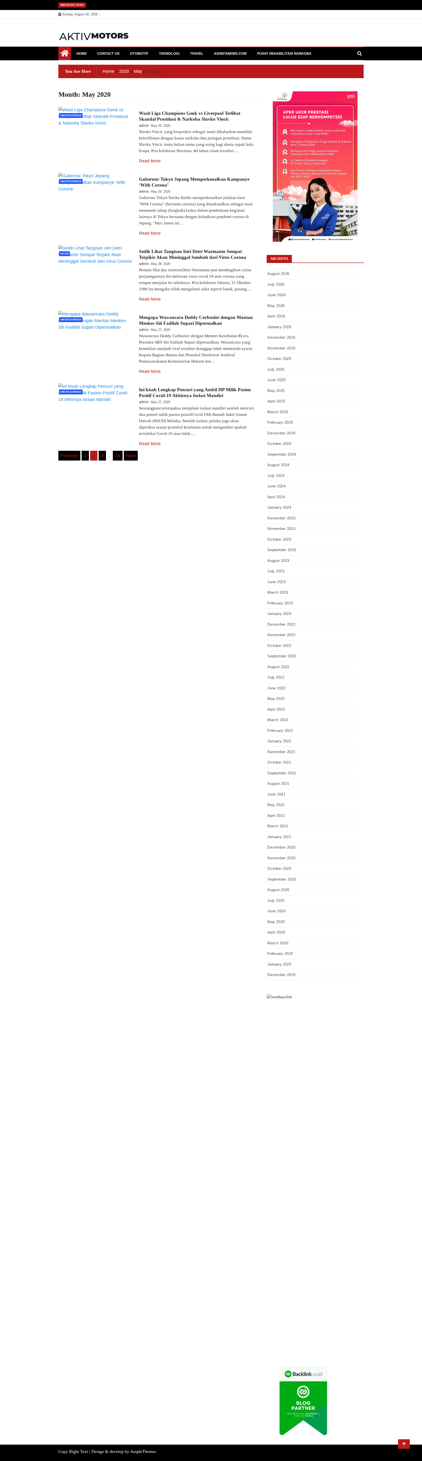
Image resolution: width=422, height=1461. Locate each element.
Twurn (342, 1050)
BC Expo (315, 1156)
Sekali (298, 1334)
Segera (287, 1334)
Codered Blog (351, 1143)
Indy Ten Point (335, 1169)
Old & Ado (284, 1182)
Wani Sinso (331, 1077)
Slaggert (273, 1083)
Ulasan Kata (307, 1321)
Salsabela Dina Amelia (334, 1255)
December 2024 (281, 433)
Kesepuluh (329, 1334)
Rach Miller (334, 1116)
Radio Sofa (287, 1235)
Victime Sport (307, 1175)
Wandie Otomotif (300, 1248)
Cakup (308, 1307)
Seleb (64, 253)
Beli (283, 1301)
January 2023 (279, 613)
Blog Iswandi (324, 1248)
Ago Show (353, 1110)
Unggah (356, 1314)
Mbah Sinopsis (347, 1070)
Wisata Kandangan (281, 1255)
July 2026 (275, 284)
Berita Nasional (321, 1261)
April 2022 (276, 709)
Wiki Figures (331, 1024)
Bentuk (354, 1301)
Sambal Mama (313, 1083)
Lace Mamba (344, 1017)
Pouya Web (312, 1143)
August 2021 (278, 783)
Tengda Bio (284, 1136)
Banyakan (289, 1327)
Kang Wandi (276, 1248)
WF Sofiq (293, 1110)
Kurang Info (276, 1261)
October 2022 (279, 645)
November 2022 (281, 635)
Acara (298, 1288)
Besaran (305, 1327)
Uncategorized (70, 115)
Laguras (350, 1116)
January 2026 (279, 327)
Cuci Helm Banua (301, 1241)
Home (81, 53)
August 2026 (278, 274)
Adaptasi (310, 1288)
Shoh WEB (344, 1096)
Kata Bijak (316, 1070)
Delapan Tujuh (330, 1011)
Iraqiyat (290, 1149)
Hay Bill (303, 1202)
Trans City (324, 1222)
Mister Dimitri (312, 1110)
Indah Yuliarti (316, 1281)
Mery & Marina (341, 1103)
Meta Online (297, 1070)
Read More (150, 160)
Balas (352, 1294)
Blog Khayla (345, 1248)
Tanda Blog (304, 1347)
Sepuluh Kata (310, 1340)
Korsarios (343, 1162)
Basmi (341, 1294)
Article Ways (332, 1156)
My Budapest (287, 1195)
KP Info (350, 1083)
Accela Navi (276, 1037)
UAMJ (343, 1182)
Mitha (330, 1070)
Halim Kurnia (277, 1281)
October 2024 (279, 443)
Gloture (299, 1123)
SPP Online (314, 1123)
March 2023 (277, 592)
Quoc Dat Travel (308, 1044)
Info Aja (334, 1281)
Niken (323, 1228)
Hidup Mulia (276, 1116)
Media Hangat (312, 1354)
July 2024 (275, 475)
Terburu (273, 1307)
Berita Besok (287, 1268)
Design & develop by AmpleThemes (123, 1451)
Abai (331, 1288)
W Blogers (341, 1057)
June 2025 (276, 380)
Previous (69, 455)
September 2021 (281, 773)
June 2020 (276, 911)
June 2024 (276, 486)
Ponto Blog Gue (294, 1156)
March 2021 (277, 826)
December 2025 (281, 337)
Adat (322, 1288)
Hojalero (321, 1103)
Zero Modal (334, 1030)
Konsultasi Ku (288, 1340)
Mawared (328, 1162)
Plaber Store (314, 1030)
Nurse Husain (312, 1096)
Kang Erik (340, 1222)
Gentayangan (328, 1321)
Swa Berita (324, 1063)
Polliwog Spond (279, 1024)
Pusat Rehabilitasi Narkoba (284, 53)
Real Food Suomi (306, 1162)
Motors (272, 1011)
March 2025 (277, 412)
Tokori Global (329, 1189)
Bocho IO (348, 1195)
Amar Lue (351, 1136)
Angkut (302, 1294)
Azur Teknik (308, 1011)
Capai (344, 1314)
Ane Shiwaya (292, 1143)
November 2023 (281, 528)
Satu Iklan (345, 1268)
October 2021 (279, 762)
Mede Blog (330, 1143)
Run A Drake (309, 1195)
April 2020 (276, 932)
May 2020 (276, 922)
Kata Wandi (325, 1241)
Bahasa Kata (334, 1354)
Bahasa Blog (285, 1347)
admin (144, 125)
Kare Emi (274, 1143)
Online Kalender (279, 1162)
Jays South (285, 1077)
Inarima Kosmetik (292, 1169)
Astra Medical (284, 1175)
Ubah (271, 1321)
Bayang (272, 1301)
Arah (323, 1294)
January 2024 (279, 507)
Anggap (300, 1314)
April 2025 (276, 401)
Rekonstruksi (334, 1110)
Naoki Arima (340, 1202)
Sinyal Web (342, 1261)
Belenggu (331, 1301)
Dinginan (274, 1327)
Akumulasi (275, 1294)
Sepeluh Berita (326, 1347)
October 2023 (279, 539)
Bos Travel (275, 1222)
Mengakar (274, 1314)
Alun (339, 1288)
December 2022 (281, 624)
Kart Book (284, 1123)
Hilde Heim (319, 1037)
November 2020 (281, 858)
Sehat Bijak (350, 1281)
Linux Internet (294, 1208)
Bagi (332, 1294)
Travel (196, 53)
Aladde (346, 1077)
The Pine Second (308, 1129)
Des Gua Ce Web (319, 1208)
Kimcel (272, 1017)
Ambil (357, 1288)
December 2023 (281, 518)
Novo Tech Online (300, 1103)
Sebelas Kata (276, 1274)
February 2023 (280, 603)
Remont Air (320, 1202)
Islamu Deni (286, 1063)
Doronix (306, 1017)
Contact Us (108, 53)
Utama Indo (334, 1083)
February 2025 (280, 422)
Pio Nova (304, 1149)
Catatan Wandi (347, 1241)
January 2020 (279, 964)
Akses (288, 1314)
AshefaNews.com (230, 53)
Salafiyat (307, 1057)
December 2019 (281, 975)
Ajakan (331, 1307)
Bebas (317, 1301)
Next (130, 455)
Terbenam (304, 1301)
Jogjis (271, 1077)
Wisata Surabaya (345, 1215)
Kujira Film (333, 1136)
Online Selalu (297, 1274)
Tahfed (279, 1228)
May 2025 (276, 391)
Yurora (282, 1070)
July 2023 (275, 571)
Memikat (337, 1327)
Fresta (298, 1077)
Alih (348, 1288)
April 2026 (276, 316)
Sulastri (329, 1096)
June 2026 (276, 295)
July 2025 (275, 369)
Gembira (352, 1327)
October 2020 (279, 868)
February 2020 (280, 953)
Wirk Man (293, 1228)
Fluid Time (275, 1149)
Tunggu (282, 1321)
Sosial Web (306, 1268)
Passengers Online (281, 1044)
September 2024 (281, 454)
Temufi (318, 1136)
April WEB (313, 1077)
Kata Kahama (289, 1057)
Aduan (320, 1307)
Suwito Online (340, 1228)
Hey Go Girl (323, 1017)
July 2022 (275, 677)
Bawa (291, 1301)
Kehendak (312, 1334)
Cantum (296, 1307)
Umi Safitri (297, 1281)
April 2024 (276, 497)
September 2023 (281, 550)
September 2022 (281, 656)
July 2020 (275, 900)
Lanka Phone (289, 1017)
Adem (343, 1307)
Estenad (303, 1090)
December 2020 (281, 847)
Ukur (293, 1321)
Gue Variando (304, 1182)
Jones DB (324, 1215)
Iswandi (281, 1241)
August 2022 (278, 667)
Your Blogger (326, 1268)
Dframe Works (298, 1037)
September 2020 (281, 879)
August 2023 (278, 560)
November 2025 (281, 348)
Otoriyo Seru (340, 1175)
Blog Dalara (326, 1050)
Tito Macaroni (277, 1215)
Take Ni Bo (352, 1030)
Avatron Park (285, 1050)
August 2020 (278, 890)
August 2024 (278, 465)
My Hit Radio (290, 1083)
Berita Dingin (332, 1340)
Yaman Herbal (287, 1189)
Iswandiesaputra (322, 1235)
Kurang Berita (297, 1261)
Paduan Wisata (320, 1274)
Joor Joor (274, 1156)
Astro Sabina (306, 1050)
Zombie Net (276, 1103)
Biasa (343, 1301)
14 (117, 455)
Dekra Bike (352, 1156)
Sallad (280, 1110)
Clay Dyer (274, 1202)
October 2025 (279, 359)
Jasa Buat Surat (336, 1090)
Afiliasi (287, 1288)
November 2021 (281, 752)
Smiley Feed (333, 1123)
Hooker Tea (303, 1136)
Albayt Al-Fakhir (335, 1044)
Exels (271, 1123)
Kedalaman (320, 1327)
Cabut (284, 1307)
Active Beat (308, 1189)
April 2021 (276, 815)
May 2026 (276, 306)
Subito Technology (306, 1024)
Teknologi (169, 53)
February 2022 (280, 730)
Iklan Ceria (323, 1057)
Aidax (271, 1090)
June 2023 (276, 582)
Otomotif (139, 53)
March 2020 (277, 943)
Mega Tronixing (334, 1129)
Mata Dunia (293, 1222)
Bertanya (273, 1288)
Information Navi (302, 1215)
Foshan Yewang (292, 1030)
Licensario (315, 1169)
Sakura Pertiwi (344, 1274)
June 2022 (276, 688)
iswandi (303, 1235)
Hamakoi (317, 1090)
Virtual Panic (291, 1096)
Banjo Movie (330, 1195)
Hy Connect (286, 1090)
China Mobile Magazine (305, 1116)
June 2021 (276, 794)
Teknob (309, 1222)
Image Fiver (352, 1011)
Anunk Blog (288, 1011)
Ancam (290, 1294)
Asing (313, 1294)
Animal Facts (326, 1182)
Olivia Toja (342, 1063)
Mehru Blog (306, 1063)
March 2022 (277, 720)
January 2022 (279, 741)
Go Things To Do (346, 1208)
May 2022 (276, 698)
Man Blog (310, 1228)
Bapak (344, 1321)
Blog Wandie (306, 1255)
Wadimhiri (337, 1037)
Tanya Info (292, 1354)
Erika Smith (285, 1129)
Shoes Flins (321, 1149)
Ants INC (353, 1037)
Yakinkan (274, 1334)
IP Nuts (324, 1175)
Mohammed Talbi (344, 1149)
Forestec (290, 1202)
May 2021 (276, 805)
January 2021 (279, 837)
